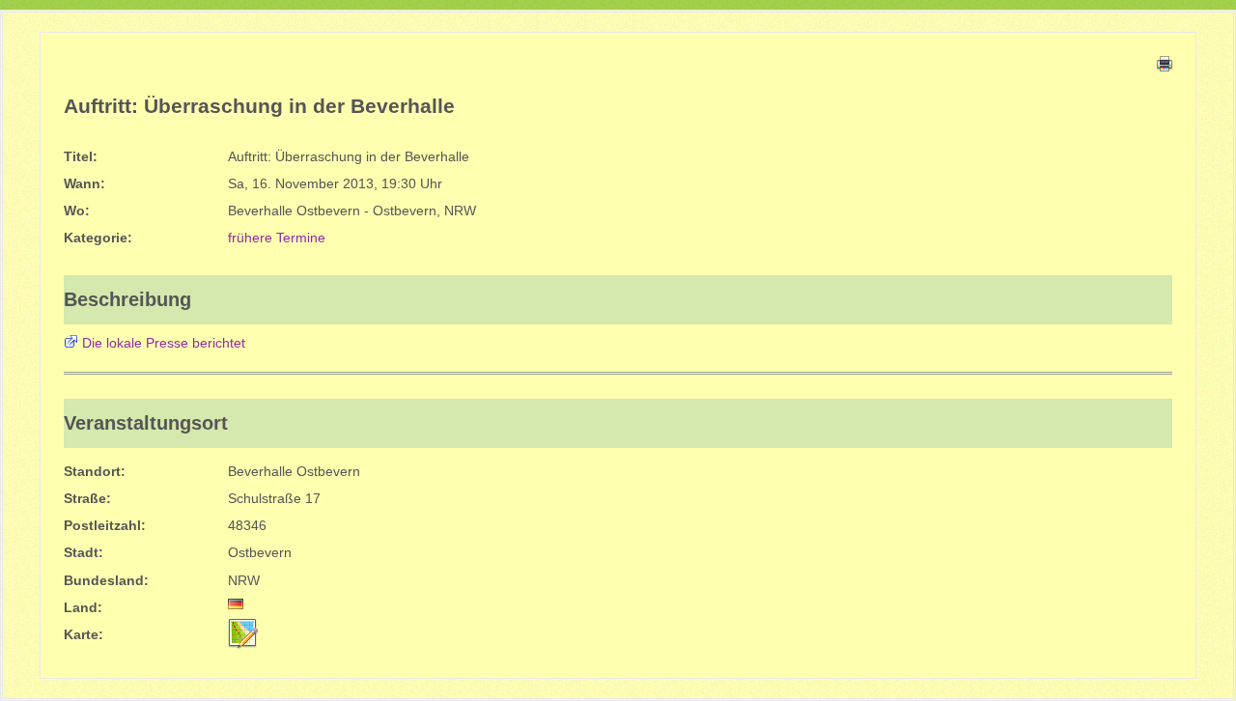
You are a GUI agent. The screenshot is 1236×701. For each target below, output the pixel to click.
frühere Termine (276, 237)
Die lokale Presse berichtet (163, 342)
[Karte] (243, 633)
